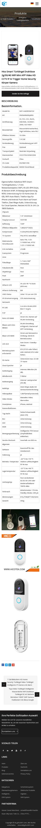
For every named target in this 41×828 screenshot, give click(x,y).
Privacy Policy (25, 774)
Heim (4, 19)
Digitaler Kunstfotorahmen (27, 794)
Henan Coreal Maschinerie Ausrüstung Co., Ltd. (11, 810)
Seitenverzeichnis (8, 774)
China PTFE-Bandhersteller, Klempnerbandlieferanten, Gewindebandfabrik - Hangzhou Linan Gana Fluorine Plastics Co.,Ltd (30, 814)
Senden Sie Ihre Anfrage (20, 94)
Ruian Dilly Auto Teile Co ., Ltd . (11, 814)
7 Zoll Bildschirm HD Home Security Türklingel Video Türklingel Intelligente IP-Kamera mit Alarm (20, 682)
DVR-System (6, 797)
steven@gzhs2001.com (26, 825)
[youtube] (16, 750)
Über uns (24, 763)
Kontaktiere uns (8, 731)
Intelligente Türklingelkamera (23, 19)
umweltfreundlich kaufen (29, 810)
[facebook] (3, 750)
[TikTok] (25, 750)
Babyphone (6, 787)
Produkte (10, 19)
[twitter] (12, 750)
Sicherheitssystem (27, 787)
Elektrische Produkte (28, 790)
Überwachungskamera (9, 790)
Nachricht (24, 767)
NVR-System (25, 797)
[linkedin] (7, 750)
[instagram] (20, 750)
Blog (3, 770)
